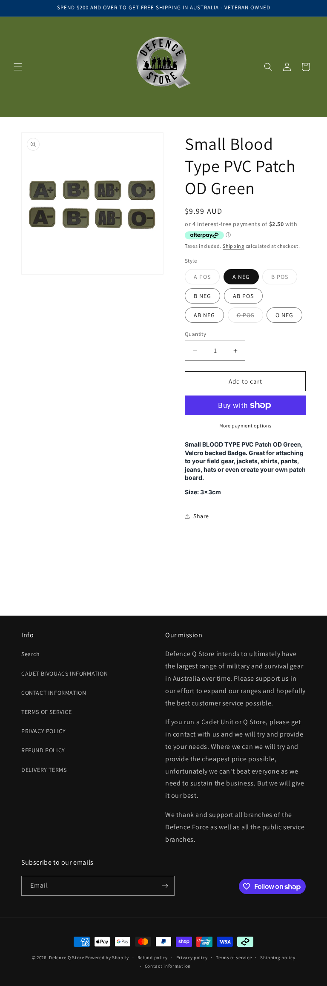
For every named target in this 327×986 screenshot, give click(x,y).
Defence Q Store (66, 957)
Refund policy (153, 957)
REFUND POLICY (43, 750)
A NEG (241, 277)
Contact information (168, 966)
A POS (207, 278)
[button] (18, 66)
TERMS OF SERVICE (46, 712)
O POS (250, 317)
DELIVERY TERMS (43, 770)
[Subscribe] (164, 886)
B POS (284, 278)
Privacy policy (192, 957)
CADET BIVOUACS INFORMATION (64, 673)
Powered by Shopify (107, 957)
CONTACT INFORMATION (53, 693)
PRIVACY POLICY (43, 731)
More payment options (245, 425)
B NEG (202, 296)
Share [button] (201, 516)
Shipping (233, 246)
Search (30, 654)
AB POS (243, 296)
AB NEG (204, 315)
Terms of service (234, 957)
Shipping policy (277, 957)
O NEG (284, 315)
